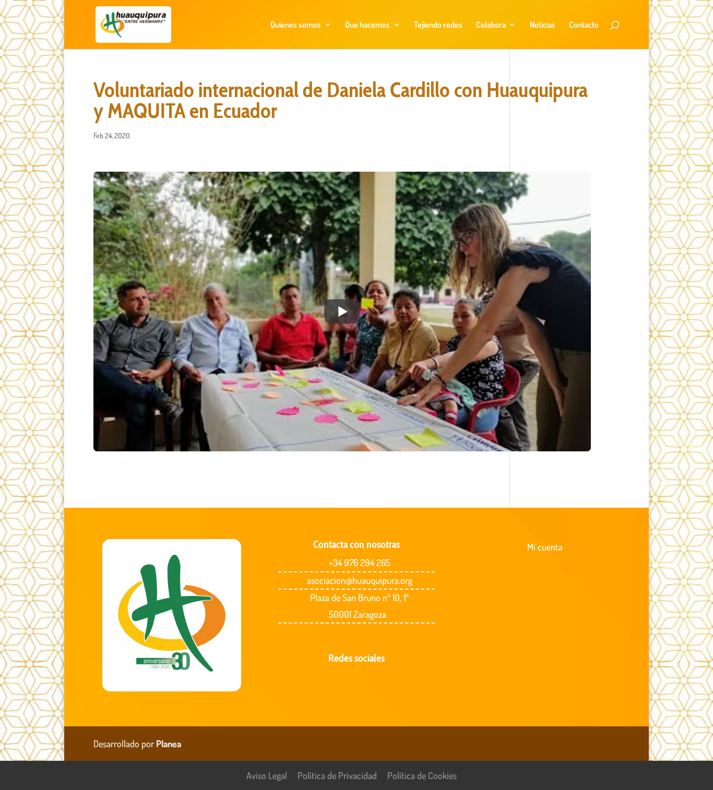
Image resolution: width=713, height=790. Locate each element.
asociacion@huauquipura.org (359, 580)
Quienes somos (295, 25)
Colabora (491, 25)
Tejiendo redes (438, 25)
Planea (168, 743)
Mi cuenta (545, 547)
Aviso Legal (266, 775)
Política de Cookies (422, 775)
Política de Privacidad (337, 775)
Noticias (542, 25)
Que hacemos (367, 25)
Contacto (584, 25)
